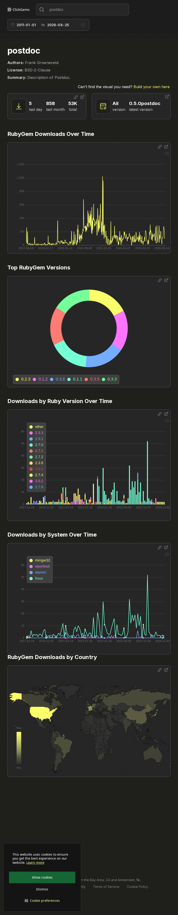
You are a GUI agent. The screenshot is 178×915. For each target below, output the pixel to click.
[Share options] (75, 97)
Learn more (35, 863)
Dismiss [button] (42, 889)
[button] (42, 900)
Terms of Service (106, 887)
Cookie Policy (137, 887)
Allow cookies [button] (42, 877)
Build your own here (152, 86)
